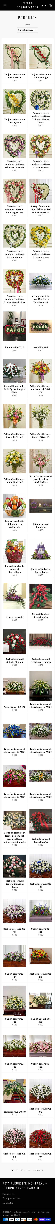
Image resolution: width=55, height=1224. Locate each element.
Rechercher (8, 1194)
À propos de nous (12, 1198)
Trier (27, 24)
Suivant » (38, 1170)
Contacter (8, 1203)
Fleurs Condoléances (27, 5)
